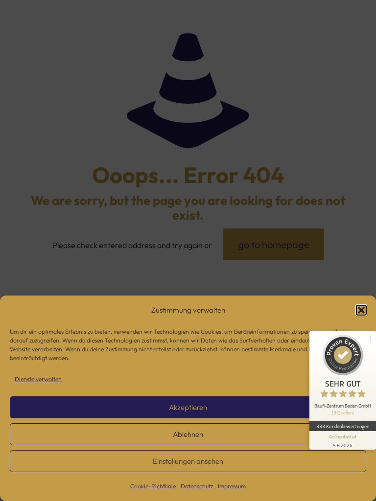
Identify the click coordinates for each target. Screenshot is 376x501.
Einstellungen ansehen (188, 461)
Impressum (232, 486)
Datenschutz (197, 486)
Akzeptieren (188, 407)
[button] (361, 310)
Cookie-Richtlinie (153, 486)
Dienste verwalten (38, 379)
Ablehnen (188, 434)
